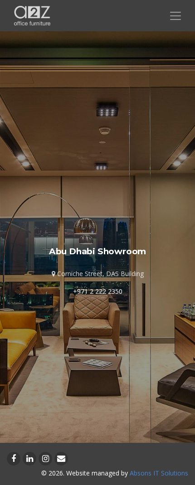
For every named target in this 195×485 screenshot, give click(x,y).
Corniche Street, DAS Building (99, 273)
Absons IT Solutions (159, 473)
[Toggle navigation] (175, 15)
